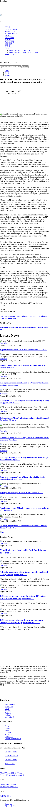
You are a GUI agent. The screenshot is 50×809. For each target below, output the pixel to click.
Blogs (7, 730)
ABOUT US (9, 54)
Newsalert (3, 343)
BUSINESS (9, 40)
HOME (7, 27)
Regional (8, 713)
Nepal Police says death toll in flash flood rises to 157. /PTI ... (23, 350)
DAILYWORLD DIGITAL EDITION (23, 52)
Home (7, 71)
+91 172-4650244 (6, 796)
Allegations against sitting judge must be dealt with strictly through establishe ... (24, 573)
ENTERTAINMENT (12, 29)
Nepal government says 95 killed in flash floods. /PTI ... (21, 493)
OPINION (8, 44)
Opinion (8, 732)
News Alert (9, 707)
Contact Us (9, 737)
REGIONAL (9, 42)
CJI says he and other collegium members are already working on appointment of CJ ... (21, 621)
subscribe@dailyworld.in (9, 787)
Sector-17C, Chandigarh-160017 (12, 775)
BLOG (7, 46)
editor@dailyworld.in (8, 785)
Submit (25, 67)
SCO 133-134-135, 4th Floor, (11, 773)
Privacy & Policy (11, 806)
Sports (7, 73)
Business (8, 711)
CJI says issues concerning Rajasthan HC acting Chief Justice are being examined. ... (23, 597)
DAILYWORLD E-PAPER (19, 50)
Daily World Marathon (13, 739)
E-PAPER (8, 48)
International (9, 717)
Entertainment (10, 704)
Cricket (7, 75)
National (8, 715)
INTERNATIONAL (12, 33)
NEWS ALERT (10, 31)
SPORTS (8, 36)
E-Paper (8, 728)
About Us (8, 735)
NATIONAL (9, 38)
